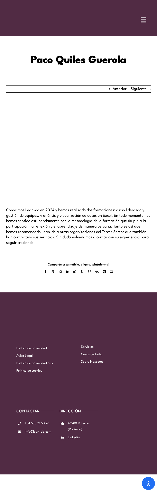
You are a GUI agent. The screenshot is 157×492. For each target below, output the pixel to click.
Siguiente (139, 89)
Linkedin (74, 437)
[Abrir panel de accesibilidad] (148, 483)
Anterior (120, 89)
